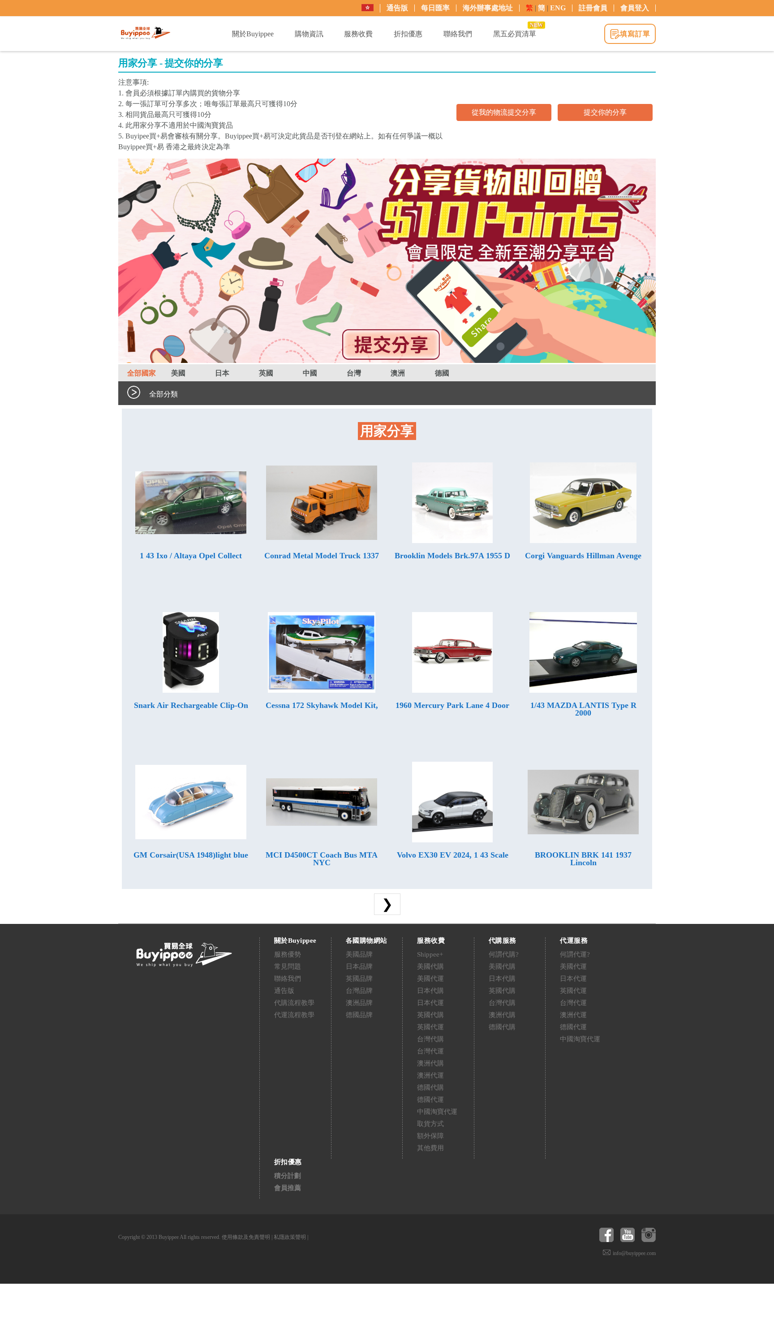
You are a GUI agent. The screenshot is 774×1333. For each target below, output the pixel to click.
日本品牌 (359, 966)
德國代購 (430, 1087)
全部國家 (141, 373)
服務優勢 (287, 954)
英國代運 (430, 1027)
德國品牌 (359, 1014)
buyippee (145, 33)
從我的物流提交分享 (504, 112)
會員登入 (634, 8)
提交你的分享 (605, 112)
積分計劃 (287, 1175)
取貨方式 (430, 1123)
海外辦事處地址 (488, 8)
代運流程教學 (294, 1014)
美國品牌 (359, 954)
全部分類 (163, 394)
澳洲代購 (430, 1063)
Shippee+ (430, 954)
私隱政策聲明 (290, 1237)
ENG (558, 8)
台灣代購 (430, 1039)
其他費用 (430, 1148)
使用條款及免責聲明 (246, 1237)
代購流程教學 (294, 1002)
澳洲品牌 (359, 1002)
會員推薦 (287, 1187)
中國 (310, 373)
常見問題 (287, 966)
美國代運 (430, 978)
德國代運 (430, 1099)
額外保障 (430, 1135)
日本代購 (430, 990)
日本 (222, 373)
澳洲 (398, 373)
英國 (266, 373)
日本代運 (430, 1002)
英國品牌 (359, 978)
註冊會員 (593, 8)
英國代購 (430, 1014)
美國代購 (430, 966)
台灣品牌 (359, 990)
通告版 (397, 8)
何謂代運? (575, 954)
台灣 (354, 373)
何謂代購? (504, 954)
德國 (442, 373)
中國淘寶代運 (437, 1111)
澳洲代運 (430, 1075)
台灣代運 (430, 1051)
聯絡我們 (287, 978)
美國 (178, 373)
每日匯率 (435, 8)
